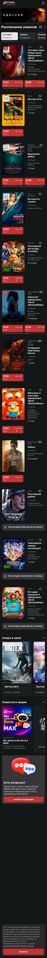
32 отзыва (32, 263)
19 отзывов (33, 459)
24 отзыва (32, 74)
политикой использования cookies (18, 946)
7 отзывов (32, 318)
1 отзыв (31, 113)
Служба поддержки (23, 799)
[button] (10, 16)
